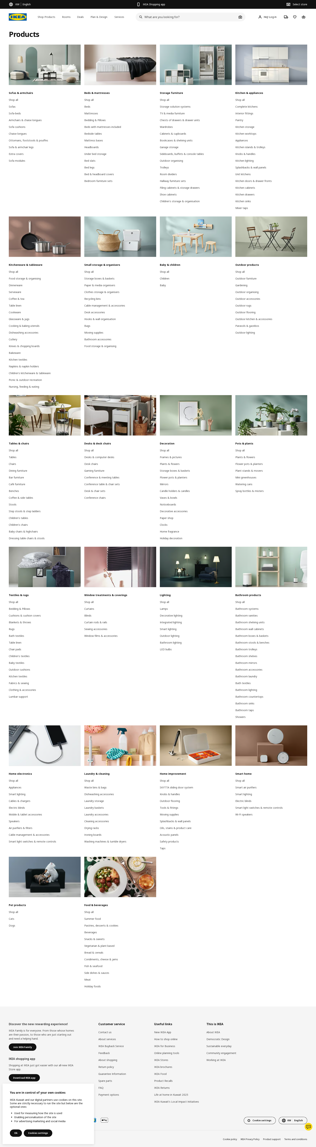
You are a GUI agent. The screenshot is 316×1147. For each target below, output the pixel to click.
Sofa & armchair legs (21, 147)
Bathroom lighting (171, 642)
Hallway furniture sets (173, 181)
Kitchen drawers (245, 194)
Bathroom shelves (246, 656)
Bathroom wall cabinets (249, 629)
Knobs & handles (245, 154)
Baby (163, 285)
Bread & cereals (93, 952)
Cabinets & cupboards (173, 133)
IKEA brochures (163, 1067)
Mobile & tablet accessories (25, 814)
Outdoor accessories (247, 298)
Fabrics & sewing (19, 683)
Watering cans (243, 484)
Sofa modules (17, 160)
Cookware (15, 312)
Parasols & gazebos (247, 326)
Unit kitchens (243, 174)
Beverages (90, 932)
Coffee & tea (16, 298)
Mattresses (91, 113)
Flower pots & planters (173, 477)
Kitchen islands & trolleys (250, 147)
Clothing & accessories (22, 690)
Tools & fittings (169, 807)
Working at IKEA (216, 1060)
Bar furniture (16, 477)
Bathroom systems (247, 608)
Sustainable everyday (219, 1046)
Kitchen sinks (243, 201)
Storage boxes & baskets (99, 278)
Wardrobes (166, 127)
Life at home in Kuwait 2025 (171, 1094)
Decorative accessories (174, 511)
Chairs (12, 464)
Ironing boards (92, 834)
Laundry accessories (96, 814)
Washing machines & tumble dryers (105, 841)
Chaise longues (18, 133)
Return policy (106, 1067)
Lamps (164, 608)
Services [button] (119, 17)
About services (107, 1039)
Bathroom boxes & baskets (251, 636)
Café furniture (17, 484)
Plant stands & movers (249, 470)
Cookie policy (230, 1139)
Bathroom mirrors (246, 663)
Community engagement (221, 1053)
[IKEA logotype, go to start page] (18, 17)
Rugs (12, 629)
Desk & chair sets (94, 491)
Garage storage (169, 147)
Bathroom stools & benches (252, 642)
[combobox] (186, 17)
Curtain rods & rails (95, 622)
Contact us (105, 1032)
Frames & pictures (171, 457)
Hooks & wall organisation (100, 319)
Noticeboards (168, 504)
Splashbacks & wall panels (250, 167)
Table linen (15, 305)
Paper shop (166, 518)
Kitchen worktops (245, 133)
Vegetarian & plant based (99, 946)
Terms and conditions (295, 1139)
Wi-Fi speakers (244, 814)
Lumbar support (18, 696)
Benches (14, 491)
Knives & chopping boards (24, 346)
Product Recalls (163, 1081)
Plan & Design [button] (99, 17)
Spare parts (105, 1081)
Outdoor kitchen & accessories (253, 319)
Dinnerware (15, 285)
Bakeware (15, 353)
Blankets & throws (20, 622)
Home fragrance (169, 531)
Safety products (169, 841)
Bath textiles (16, 636)
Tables (12, 457)
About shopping (107, 1060)
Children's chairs (18, 524)
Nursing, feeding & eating (24, 386)
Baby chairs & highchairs (23, 531)
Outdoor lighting (245, 332)
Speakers (14, 821)
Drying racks (91, 828)
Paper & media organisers (99, 285)
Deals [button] (80, 17)
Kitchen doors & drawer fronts (253, 181)
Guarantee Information (112, 1074)
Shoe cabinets (168, 194)
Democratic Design (218, 1039)
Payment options (108, 1094)
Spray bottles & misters (249, 491)
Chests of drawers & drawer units (180, 120)
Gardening (241, 285)
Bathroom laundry (246, 676)
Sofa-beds (15, 113)
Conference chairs (95, 497)
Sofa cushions (17, 127)
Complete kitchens (246, 106)
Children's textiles (19, 656)
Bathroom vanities (246, 615)
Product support (272, 1139)
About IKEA (213, 1032)
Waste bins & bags (95, 787)
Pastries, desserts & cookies (101, 925)
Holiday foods (92, 986)
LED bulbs (166, 649)
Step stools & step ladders (25, 511)
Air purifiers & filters (20, 828)
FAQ (101, 1087)
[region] (48, 1114)
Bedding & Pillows (95, 120)
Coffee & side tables (21, 497)
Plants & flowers (170, 464)
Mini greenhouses (245, 477)
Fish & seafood (93, 966)
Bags (87, 326)
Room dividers (168, 174)
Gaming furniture (94, 470)
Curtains (89, 608)
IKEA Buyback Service (111, 1046)
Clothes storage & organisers (101, 292)
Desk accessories (94, 312)
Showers (240, 717)
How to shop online (166, 1039)
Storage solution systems (175, 106)
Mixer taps (241, 208)
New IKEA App (162, 1032)
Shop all (13, 100)
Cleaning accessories (96, 821)
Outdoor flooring (245, 312)
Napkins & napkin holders (24, 366)
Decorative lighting (171, 615)
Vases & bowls (168, 497)
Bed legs (89, 167)
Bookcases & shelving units (176, 140)
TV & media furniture (172, 113)
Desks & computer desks (99, 457)
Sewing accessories (95, 629)
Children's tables (18, 518)
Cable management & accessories (104, 305)
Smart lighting (168, 629)
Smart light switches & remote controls (32, 841)
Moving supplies (93, 332)
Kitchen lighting (244, 160)
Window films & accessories (101, 636)
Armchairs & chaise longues (25, 120)
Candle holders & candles (175, 491)
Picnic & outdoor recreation (25, 380)
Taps (162, 848)
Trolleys (164, 167)
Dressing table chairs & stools (27, 538)
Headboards (91, 147)
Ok (16, 1133)
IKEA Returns (162, 1087)
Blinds (87, 615)
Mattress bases (93, 140)
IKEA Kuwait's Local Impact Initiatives (176, 1101)
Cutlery (13, 339)
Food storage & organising (25, 278)
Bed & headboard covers (99, 174)
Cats (11, 918)
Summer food (92, 918)
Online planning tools (166, 1053)
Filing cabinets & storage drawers (180, 187)
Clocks (164, 524)
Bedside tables (93, 133)
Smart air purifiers (246, 787)
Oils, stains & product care (175, 828)
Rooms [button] (66, 17)
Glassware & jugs (19, 319)
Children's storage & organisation (180, 201)
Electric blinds (17, 807)
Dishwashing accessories (23, 332)
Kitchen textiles (18, 359)
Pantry (239, 120)
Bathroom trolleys (246, 649)
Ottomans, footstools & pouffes (28, 140)
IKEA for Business (164, 1046)
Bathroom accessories (97, 339)
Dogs (12, 925)
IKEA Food (160, 1074)
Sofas (12, 106)
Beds (87, 106)
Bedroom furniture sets (98, 181)
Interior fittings (244, 113)
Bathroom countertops (249, 696)
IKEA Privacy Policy (250, 1139)
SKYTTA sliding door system (176, 787)
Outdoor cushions (19, 669)
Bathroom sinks (244, 703)
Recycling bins (92, 298)
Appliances (241, 140)
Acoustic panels (169, 834)
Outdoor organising (171, 160)
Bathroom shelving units (250, 622)
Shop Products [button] (46, 17)
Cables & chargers (19, 801)
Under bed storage (95, 154)
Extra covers (16, 154)
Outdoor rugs (243, 305)
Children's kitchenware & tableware (30, 373)
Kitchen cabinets (245, 187)
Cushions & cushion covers (25, 615)
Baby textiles (16, 663)
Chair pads (15, 649)
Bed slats (89, 160)
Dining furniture (18, 470)
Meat (87, 979)
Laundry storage (94, 801)
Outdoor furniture (246, 278)
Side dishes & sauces (96, 973)
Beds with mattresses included (102, 127)
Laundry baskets (94, 807)
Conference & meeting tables (101, 477)
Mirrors (164, 484)
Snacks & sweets (94, 939)
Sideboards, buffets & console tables (182, 154)
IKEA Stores (161, 1060)
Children (164, 278)
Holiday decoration (171, 538)
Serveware (15, 292)
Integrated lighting (171, 622)
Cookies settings (38, 1133)
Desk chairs (91, 464)
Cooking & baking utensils (24, 326)
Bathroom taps (244, 710)
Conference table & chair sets (102, 484)
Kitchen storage (244, 127)
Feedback (104, 1053)
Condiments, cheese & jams (101, 959)
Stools (12, 504)
